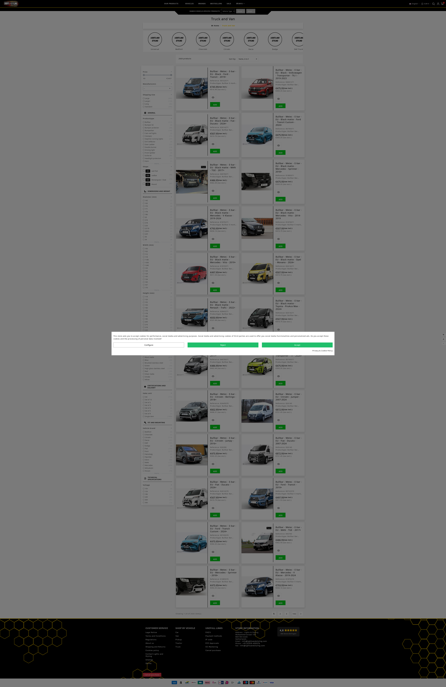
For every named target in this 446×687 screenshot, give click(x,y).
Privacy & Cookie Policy (322, 350)
